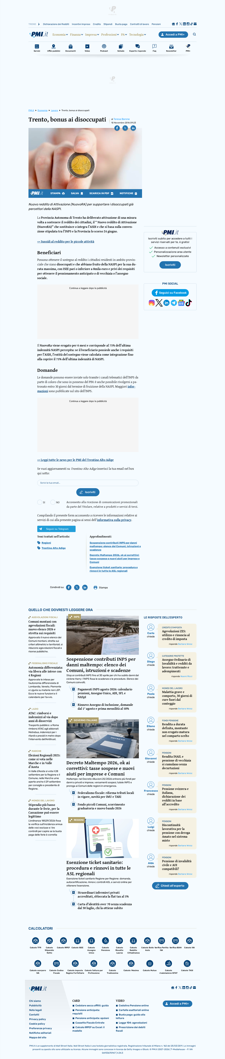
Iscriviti (170, 264)
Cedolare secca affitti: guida (92, 1005)
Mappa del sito (37, 1037)
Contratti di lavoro (139, 24)
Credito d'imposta (172, 627)
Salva (75, 193)
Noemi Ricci (186, 676)
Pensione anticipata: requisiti (86, 1012)
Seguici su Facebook (173, 292)
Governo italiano (85, 720)
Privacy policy (37, 1019)
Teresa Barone (122, 119)
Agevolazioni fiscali (45, 617)
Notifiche (127, 193)
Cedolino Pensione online (134, 1005)
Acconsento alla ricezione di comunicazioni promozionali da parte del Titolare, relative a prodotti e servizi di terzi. (102, 504)
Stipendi (108, 24)
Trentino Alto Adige (54, 548)
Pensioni (156, 24)
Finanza (75, 34)
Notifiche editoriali (40, 1032)
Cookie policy (37, 1023)
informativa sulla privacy (114, 519)
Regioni (46, 542)
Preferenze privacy (40, 1028)
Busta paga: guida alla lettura (130, 1016)
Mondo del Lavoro (43, 800)
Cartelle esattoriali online (134, 1010)
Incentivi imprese (81, 24)
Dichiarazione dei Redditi (56, 24)
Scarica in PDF (99, 193)
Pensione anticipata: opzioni (92, 1018)
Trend (32, 24)
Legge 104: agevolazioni (133, 1022)
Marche (36, 751)
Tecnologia (136, 34)
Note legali (35, 1010)
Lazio (35, 709)
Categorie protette (173, 656)
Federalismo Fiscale (45, 663)
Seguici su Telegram (57, 528)
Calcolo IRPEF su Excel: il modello (88, 1029)
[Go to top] (192, 1047)
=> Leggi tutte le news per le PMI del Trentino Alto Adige (75, 460)
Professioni (109, 34)
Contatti (34, 1014)
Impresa (91, 34)
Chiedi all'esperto (172, 885)
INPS (76, 616)
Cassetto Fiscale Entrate (89, 1022)
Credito (97, 24)
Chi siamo (35, 1000)
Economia (59, 34)
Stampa (55, 193)
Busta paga (121, 24)
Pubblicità (35, 1005)
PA (123, 34)
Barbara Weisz (185, 644)
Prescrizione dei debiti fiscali (130, 1029)
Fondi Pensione (170, 720)
